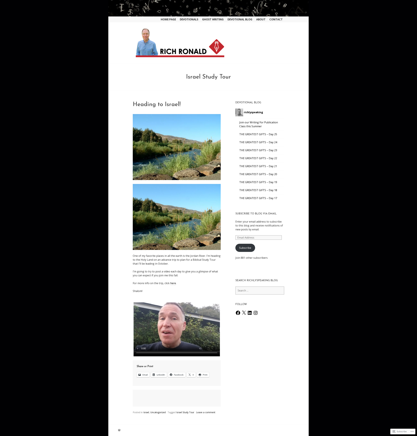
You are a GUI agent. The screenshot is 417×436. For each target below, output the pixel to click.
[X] (243, 312)
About (261, 19)
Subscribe (245, 248)
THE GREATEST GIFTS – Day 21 (258, 166)
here (173, 283)
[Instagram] (255, 312)
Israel (146, 412)
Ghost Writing (213, 19)
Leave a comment (205, 412)
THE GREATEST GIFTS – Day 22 (258, 158)
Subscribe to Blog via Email (256, 213)
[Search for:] (259, 290)
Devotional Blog (240, 19)
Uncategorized (158, 412)
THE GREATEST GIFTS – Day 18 (258, 190)
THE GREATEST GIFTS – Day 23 (258, 150)
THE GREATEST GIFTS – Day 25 (258, 134)
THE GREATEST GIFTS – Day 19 (258, 182)
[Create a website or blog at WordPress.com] (119, 430)
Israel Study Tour (185, 412)
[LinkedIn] (249, 312)
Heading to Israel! (156, 105)
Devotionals (189, 19)
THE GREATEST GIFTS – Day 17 (258, 198)
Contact (276, 19)
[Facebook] (238, 312)
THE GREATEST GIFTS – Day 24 (258, 142)
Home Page (168, 19)
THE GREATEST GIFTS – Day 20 (258, 174)
